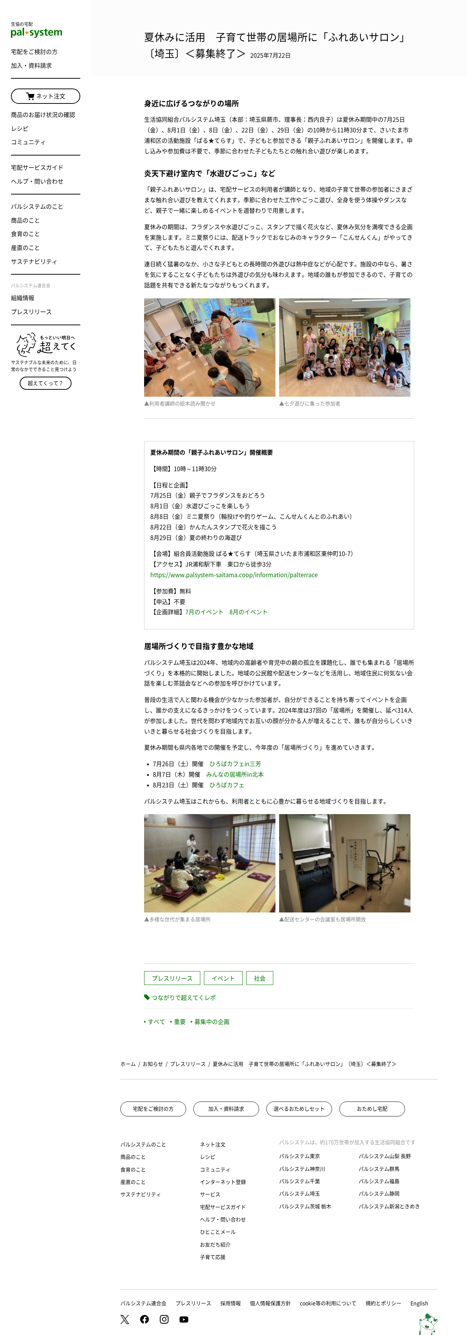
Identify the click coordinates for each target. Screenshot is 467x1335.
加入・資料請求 (31, 65)
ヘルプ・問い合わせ (37, 181)
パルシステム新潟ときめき (389, 1206)
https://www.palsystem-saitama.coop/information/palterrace (234, 575)
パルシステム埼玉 (299, 1193)
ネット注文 (50, 96)
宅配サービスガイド (37, 167)
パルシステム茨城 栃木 (305, 1206)
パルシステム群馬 (379, 1168)
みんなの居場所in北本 (235, 774)
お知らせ (153, 1064)
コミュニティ (28, 142)
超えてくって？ (45, 383)
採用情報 (230, 1303)
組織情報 (22, 298)
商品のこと (25, 220)
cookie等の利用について (328, 1303)
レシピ (19, 128)
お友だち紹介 (215, 1244)
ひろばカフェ (226, 785)
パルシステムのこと (37, 206)
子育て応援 (212, 1257)
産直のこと (25, 248)
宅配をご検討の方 (34, 52)
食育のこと (25, 234)
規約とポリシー (383, 1303)
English (419, 1303)
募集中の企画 (211, 1022)
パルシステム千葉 (299, 1181)
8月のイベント (248, 612)
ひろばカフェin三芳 (235, 764)
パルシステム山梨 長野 (385, 1156)
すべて (156, 1022)
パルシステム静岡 (379, 1193)
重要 (180, 1022)
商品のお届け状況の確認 (43, 115)
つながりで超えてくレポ (184, 998)
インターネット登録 (223, 1182)
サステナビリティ (34, 261)
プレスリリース (31, 312)
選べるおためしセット (299, 1108)
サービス (210, 1194)
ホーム (128, 1064)
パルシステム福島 (379, 1181)
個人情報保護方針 (270, 1303)
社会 (260, 978)
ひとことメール (218, 1231)
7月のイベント (204, 612)
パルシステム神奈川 (302, 1168)
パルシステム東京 (299, 1156)
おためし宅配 (372, 1108)
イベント (223, 978)
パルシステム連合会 (143, 1303)
